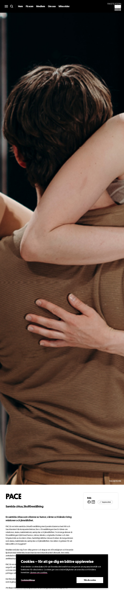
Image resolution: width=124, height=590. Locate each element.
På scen (29, 6)
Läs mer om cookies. (38, 572)
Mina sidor (64, 6)
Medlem (40, 6)
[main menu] (6, 6)
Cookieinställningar (28, 580)
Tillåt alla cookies (90, 580)
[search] (11, 6)
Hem (20, 6)
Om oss (52, 6)
